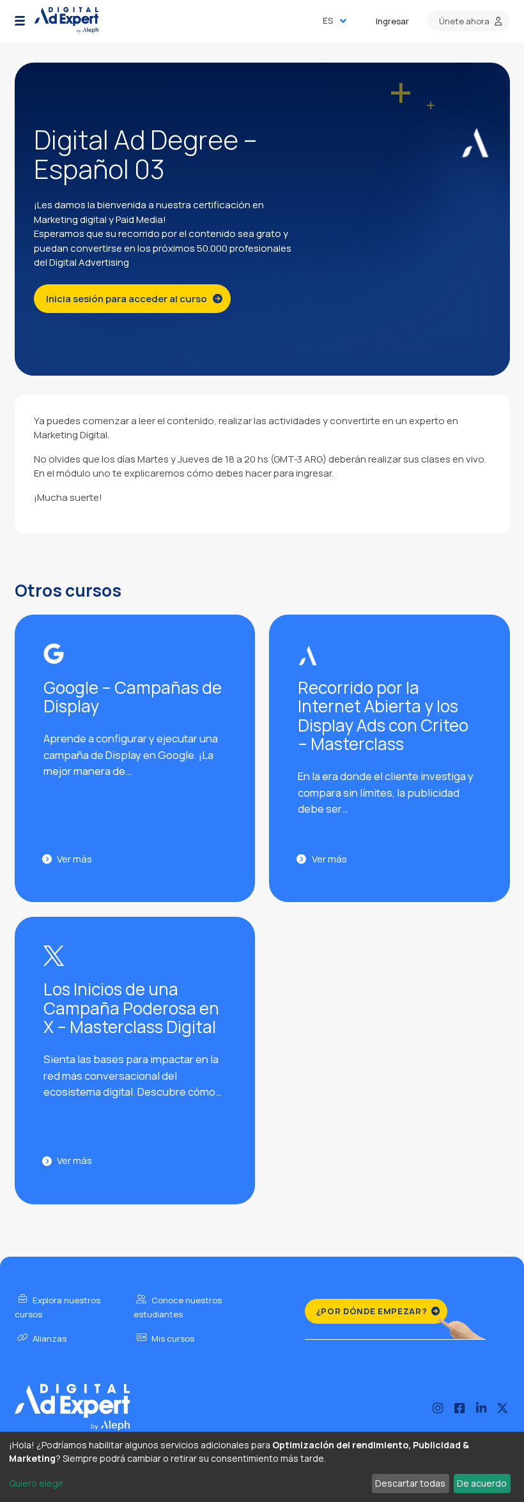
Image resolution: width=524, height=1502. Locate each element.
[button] (20, 21)
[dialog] (262, 1467)
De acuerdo (482, 1483)
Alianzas (48, 1338)
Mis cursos (172, 1338)
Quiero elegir (36, 1483)
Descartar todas (410, 1483)
